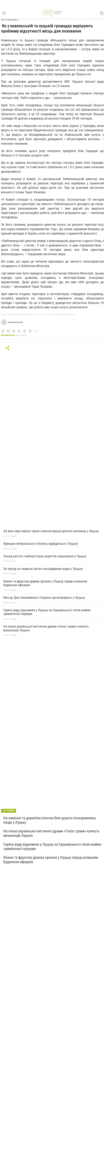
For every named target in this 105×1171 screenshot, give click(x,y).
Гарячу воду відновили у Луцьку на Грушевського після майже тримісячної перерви (47, 612)
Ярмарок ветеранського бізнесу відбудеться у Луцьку (40, 544)
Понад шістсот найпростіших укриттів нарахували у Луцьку (44, 556)
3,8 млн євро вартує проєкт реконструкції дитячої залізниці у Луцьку (51, 531)
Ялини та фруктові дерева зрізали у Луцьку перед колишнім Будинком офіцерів (45, 583)
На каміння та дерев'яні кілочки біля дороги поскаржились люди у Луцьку (49, 820)
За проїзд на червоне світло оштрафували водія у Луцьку (43, 569)
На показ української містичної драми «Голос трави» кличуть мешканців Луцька (46, 628)
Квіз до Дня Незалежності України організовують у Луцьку (44, 598)
